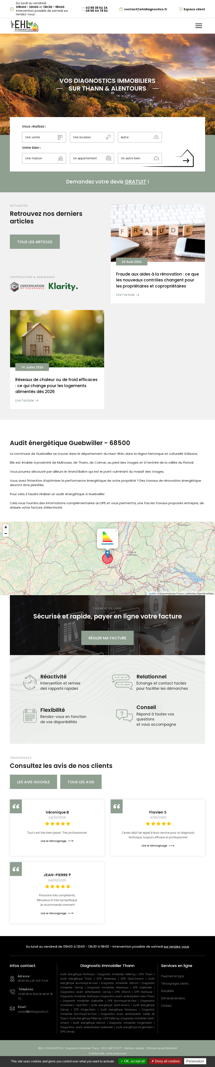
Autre (125, 137)
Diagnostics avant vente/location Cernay (85, 991)
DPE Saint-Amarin (132, 978)
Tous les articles (34, 241)
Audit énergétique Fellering (85, 1018)
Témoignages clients (175, 983)
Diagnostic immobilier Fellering (116, 974)
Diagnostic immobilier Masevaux (107, 987)
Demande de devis (173, 998)
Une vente (32, 137)
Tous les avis (81, 782)
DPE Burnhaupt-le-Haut (122, 1000)
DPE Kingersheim (85, 1009)
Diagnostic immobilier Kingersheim (130, 1022)
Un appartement (85, 158)
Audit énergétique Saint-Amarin (110, 1005)
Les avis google (33, 782)
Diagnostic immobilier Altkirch (119, 983)
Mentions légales (134, 1048)
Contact (166, 1005)
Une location (82, 137)
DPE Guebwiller (142, 987)
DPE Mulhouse (143, 991)
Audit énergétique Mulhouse (77, 974)
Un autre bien (130, 158)
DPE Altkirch (123, 991)
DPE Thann (146, 974)
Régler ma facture (107, 638)
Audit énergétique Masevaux (118, 1009)
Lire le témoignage (53, 841)
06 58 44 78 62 (97, 11)
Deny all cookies (167, 1061)
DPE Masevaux (106, 978)
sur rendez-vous (176, 946)
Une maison (33, 158)
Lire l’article (125, 295)
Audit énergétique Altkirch (89, 1022)
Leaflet (152, 593)
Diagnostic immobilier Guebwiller (83, 1000)
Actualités (167, 991)
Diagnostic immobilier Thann (82, 1048)
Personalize (195, 1061)
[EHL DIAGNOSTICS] (24, 26)
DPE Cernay (67, 1031)
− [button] (5, 533)
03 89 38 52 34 (97, 8)
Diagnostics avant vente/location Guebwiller (86, 1027)
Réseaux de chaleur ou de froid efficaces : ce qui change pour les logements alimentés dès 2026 (56, 385)
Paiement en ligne (172, 976)
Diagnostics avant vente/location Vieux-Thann (127, 996)
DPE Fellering (111, 1018)
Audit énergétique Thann (76, 978)
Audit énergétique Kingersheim (134, 1027)
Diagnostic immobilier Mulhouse (79, 996)
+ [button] (5, 527)
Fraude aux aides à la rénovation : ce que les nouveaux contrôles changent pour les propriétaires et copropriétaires (157, 280)
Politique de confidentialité (161, 1048)
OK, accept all (134, 1061)
